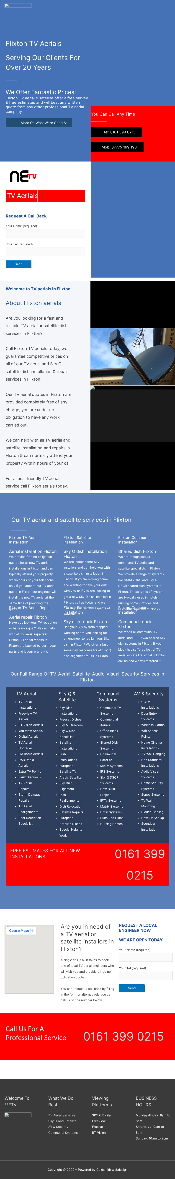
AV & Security (58, 1127)
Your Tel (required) (19, 244)
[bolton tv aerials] (18, 9)
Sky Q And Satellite (62, 1121)
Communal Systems (63, 1132)
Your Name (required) (21, 226)
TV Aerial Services (61, 1115)
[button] (87, 1065)
